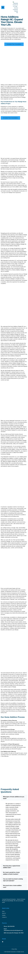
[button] (2, 7)
